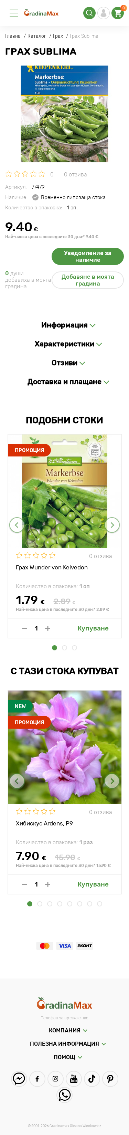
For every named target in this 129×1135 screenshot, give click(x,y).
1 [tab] (54, 647)
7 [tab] (89, 903)
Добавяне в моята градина (88, 280)
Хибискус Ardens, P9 (44, 823)
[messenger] (19, 1079)
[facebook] (37, 1079)
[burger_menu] (13, 13)
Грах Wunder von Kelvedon (52, 567)
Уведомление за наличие (87, 256)
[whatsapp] (64, 1095)
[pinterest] (110, 1079)
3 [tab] (74, 647)
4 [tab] (59, 903)
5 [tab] (69, 903)
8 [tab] (99, 903)
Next (112, 525)
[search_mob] (89, 13)
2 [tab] (64, 647)
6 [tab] (79, 903)
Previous (17, 525)
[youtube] (74, 1079)
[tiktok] (92, 1079)
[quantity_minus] (24, 628)
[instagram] (55, 1079)
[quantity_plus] (47, 628)
